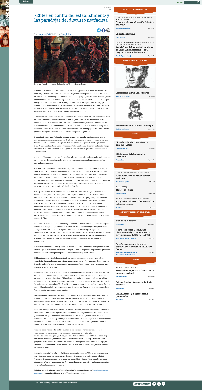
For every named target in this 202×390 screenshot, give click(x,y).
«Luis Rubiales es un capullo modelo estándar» (133, 177)
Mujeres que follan (124, 189)
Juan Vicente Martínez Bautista (126, 238)
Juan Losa (119, 207)
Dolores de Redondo (122, 148)
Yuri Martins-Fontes (122, 129)
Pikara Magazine (121, 193)
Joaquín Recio (120, 160)
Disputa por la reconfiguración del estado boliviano (135, 23)
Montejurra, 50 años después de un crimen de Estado (132, 143)
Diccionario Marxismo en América (135, 60)
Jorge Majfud (44, 34)
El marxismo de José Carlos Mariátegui (134, 125)
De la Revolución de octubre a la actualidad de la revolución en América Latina (134, 247)
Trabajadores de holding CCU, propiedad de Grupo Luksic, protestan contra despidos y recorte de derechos (134, 50)
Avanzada (180, 2)
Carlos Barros (120, 224)
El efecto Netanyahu (125, 33)
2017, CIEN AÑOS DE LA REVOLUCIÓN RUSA (135, 212)
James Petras (120, 288)
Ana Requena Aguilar (122, 182)
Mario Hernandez (121, 276)
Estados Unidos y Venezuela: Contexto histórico (134, 283)
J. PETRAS (135, 259)
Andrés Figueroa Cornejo (123, 56)
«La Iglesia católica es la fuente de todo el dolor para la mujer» (135, 202)
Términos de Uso (84, 382)
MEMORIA (135, 134)
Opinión (67, 34)
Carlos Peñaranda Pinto (123, 28)
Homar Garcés (120, 37)
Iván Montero (131, 255)
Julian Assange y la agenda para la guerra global (132, 295)
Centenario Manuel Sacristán (135, 9)
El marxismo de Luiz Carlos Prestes (132, 92)
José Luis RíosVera (122, 252)
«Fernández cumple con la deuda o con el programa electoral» (135, 271)
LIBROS (135, 165)
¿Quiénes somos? (142, 384)
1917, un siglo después (126, 220)
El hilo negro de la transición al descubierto (130, 155)
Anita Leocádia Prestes (123, 96)
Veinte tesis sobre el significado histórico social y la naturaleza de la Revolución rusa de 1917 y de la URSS (133, 232)
